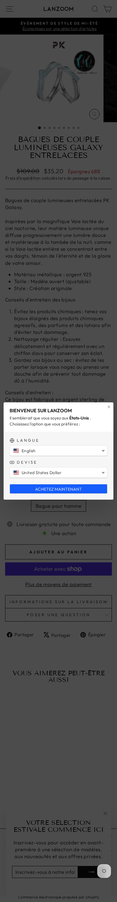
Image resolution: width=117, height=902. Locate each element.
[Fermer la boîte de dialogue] (109, 407)
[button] (58, 450)
